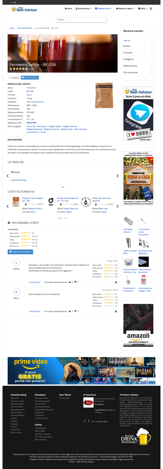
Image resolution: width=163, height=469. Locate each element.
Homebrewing (83, 8)
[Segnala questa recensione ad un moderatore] (116, 282)
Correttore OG (40, 428)
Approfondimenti (17, 415)
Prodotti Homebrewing (44, 409)
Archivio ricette (41, 418)
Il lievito (14, 427)
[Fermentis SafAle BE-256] (104, 95)
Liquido (69, 212)
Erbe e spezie (16, 432)
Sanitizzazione (17, 412)
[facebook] (11, 2)
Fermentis (31, 88)
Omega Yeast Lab (70, 208)
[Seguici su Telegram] (138, 114)
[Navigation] (151, 8)
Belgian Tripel (66, 129)
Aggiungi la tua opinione (21, 252)
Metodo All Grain (17, 404)
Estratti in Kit (40, 404)
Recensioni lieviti (42, 398)
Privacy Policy (64, 398)
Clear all (126, 40)
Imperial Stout (33, 132)
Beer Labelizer (40, 439)
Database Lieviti (103, 8)
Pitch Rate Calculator (43, 437)
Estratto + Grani (17, 401)
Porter (43, 132)
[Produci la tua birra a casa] (138, 178)
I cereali (14, 421)
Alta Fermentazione (35, 102)
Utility (142, 8)
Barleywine (42, 126)
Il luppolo (14, 424)
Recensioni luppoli (42, 401)
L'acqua (14, 418)
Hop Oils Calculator (42, 434)
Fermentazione (17, 407)
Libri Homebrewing (42, 407)
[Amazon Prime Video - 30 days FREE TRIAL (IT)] (81, 370)
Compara (15, 78)
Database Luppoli (125, 8)
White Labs (103, 208)
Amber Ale (31, 126)
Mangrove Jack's (35, 208)
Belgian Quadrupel (34, 129)
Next (117, 175)
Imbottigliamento (18, 409)
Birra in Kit (15, 398)
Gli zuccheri (15, 429)
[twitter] (15, 2)
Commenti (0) (34, 282)
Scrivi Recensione (31, 77)
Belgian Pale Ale (70, 126)
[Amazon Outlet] (138, 325)
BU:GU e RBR (40, 431)
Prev (8, 175)
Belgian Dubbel (55, 126)
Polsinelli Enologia (18, 180)
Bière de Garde (80, 129)
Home (69, 8)
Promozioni (39, 415)
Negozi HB (39, 412)
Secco (29, 95)
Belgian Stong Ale (51, 129)
